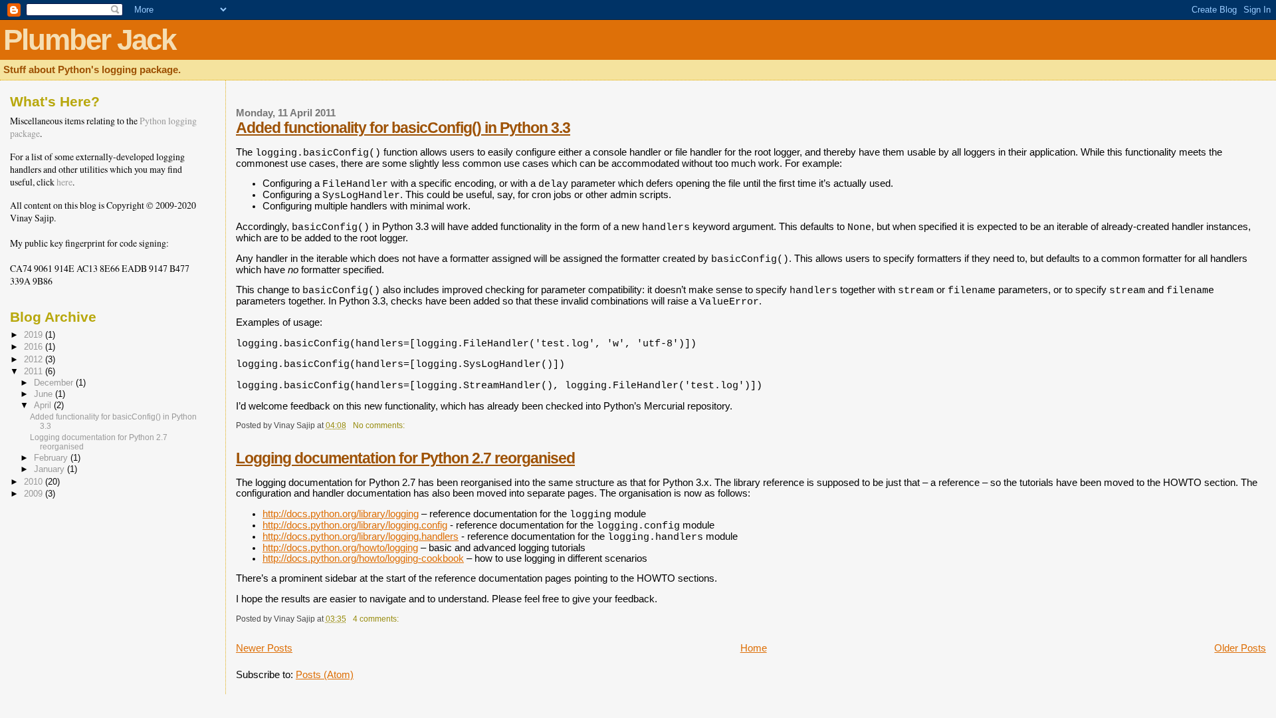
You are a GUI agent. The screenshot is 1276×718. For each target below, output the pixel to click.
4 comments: (377, 618)
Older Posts (1240, 648)
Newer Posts (264, 648)
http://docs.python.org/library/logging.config (355, 525)
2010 (34, 482)
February (52, 458)
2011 (34, 371)
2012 (34, 359)
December (55, 383)
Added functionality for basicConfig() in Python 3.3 (403, 127)
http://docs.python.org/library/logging (341, 514)
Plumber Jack (89, 39)
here (64, 182)
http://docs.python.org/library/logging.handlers (361, 536)
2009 (34, 494)
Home (753, 648)
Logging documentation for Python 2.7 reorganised (405, 458)
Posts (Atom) (325, 674)
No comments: (380, 425)
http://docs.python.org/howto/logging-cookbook (363, 558)
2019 (34, 335)
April (44, 405)
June (44, 394)
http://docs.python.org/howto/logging (340, 547)
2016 (34, 347)
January (50, 469)
